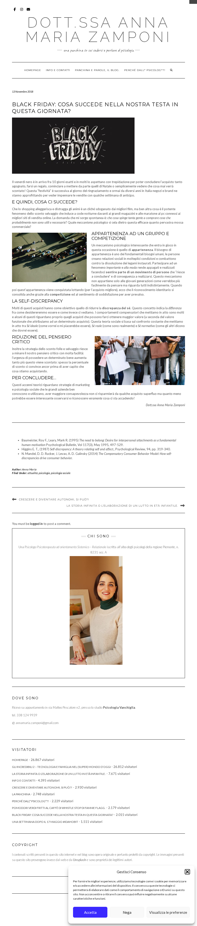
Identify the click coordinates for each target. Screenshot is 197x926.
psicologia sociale (60, 473)
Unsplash (79, 860)
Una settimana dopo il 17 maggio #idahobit (45, 822)
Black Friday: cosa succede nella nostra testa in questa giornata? (62, 815)
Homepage (32, 70)
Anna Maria (29, 469)
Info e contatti (58, 70)
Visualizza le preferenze (168, 912)
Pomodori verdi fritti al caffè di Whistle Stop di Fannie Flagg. (58, 808)
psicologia (44, 473)
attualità (33, 473)
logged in (36, 524)
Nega (127, 912)
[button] (187, 871)
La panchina (21, 794)
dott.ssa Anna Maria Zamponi (98, 29)
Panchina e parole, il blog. (97, 70)
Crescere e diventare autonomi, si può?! (54, 499)
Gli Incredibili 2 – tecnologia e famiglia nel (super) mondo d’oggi (61, 767)
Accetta (90, 912)
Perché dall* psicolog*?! (144, 70)
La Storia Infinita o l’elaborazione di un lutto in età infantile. (122, 505)
